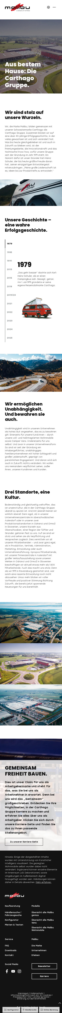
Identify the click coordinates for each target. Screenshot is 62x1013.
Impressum (23, 993)
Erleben (36, 955)
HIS (29, 997)
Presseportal (19, 997)
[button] (48, 7)
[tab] (11, 243)
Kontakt (9, 955)
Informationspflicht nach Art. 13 (26, 995)
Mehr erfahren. (43, 882)
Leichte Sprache (41, 997)
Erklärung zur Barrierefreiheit (31, 999)
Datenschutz (36, 993)
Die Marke (37, 946)
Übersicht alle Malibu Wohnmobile (43, 929)
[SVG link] (17, 7)
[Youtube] (13, 971)
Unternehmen (39, 950)
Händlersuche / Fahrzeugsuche (13, 913)
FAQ (7, 946)
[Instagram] (19, 971)
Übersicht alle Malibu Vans (43, 921)
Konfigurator (12, 920)
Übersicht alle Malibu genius (43, 913)
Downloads (10, 950)
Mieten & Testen (14, 925)
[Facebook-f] (7, 971)
